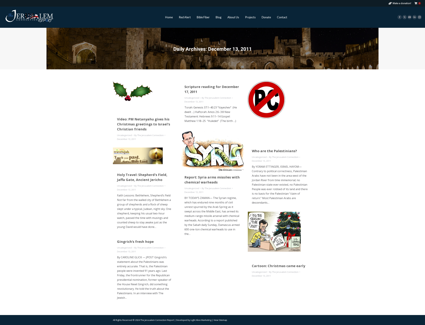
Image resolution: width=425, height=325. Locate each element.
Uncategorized (124, 135)
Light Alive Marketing (201, 320)
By (149, 135)
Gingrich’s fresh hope (135, 241)
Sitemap (223, 320)
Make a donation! (402, 3)
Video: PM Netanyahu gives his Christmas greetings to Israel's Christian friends (143, 124)
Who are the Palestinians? (274, 151)
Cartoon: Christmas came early (278, 266)
